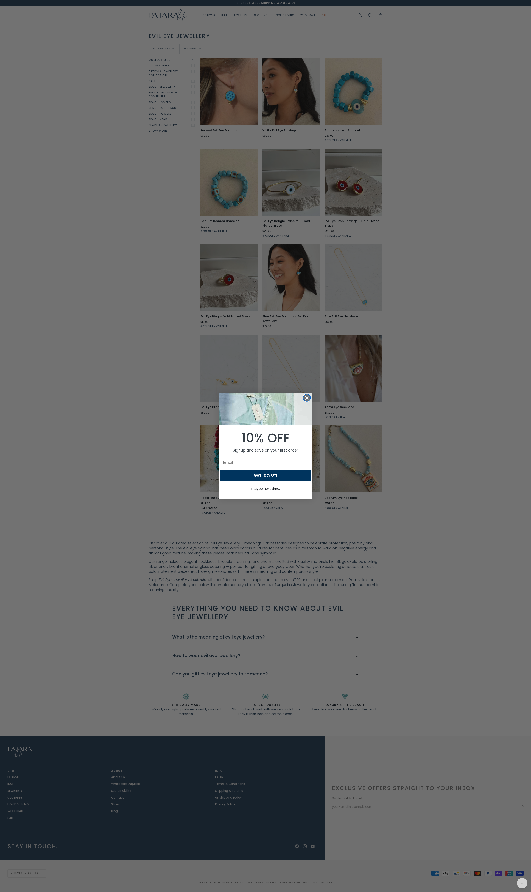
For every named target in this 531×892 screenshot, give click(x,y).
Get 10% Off (265, 475)
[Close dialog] (307, 397)
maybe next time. (265, 488)
